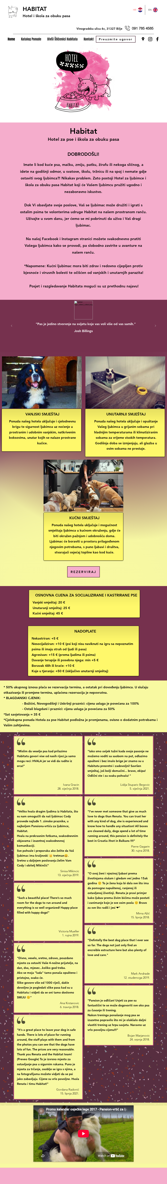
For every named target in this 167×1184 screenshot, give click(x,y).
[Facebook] (157, 39)
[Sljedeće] (155, 325)
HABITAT (35, 8)
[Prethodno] (11, 325)
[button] (32, 39)
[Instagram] (150, 39)
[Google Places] (143, 39)
